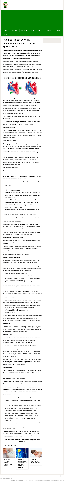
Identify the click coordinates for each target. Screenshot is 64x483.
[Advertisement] (32, 19)
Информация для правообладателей (42, 480)
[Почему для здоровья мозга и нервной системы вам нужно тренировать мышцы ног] (22, 453)
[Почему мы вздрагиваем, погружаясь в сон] (36, 453)
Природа (48, 30)
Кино (39, 30)
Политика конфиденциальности (17, 480)
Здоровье (15, 30)
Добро (32, 30)
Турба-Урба (2, 478)
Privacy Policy (54, 480)
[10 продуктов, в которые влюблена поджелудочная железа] (9, 453)
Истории (24, 30)
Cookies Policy (61, 480)
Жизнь (5, 30)
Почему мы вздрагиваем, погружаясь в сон (35, 461)
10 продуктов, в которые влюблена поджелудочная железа (8, 462)
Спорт (58, 30)
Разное (5, 34)
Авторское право (29, 480)
